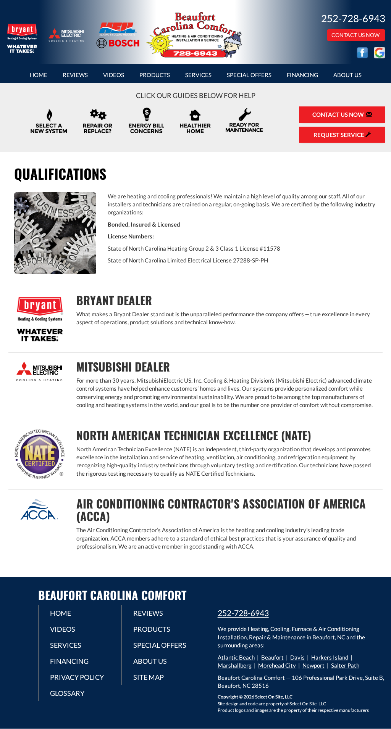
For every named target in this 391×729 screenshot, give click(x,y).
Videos (113, 74)
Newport (313, 665)
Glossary (67, 693)
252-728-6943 (243, 613)
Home (38, 74)
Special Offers (249, 74)
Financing (302, 74)
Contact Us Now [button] (356, 35)
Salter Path (345, 665)
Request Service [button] (339, 134)
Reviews (75, 74)
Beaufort (272, 657)
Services (198, 74)
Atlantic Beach (236, 657)
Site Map (148, 677)
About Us (347, 74)
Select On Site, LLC (273, 697)
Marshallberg (235, 665)
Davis (297, 657)
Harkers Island (329, 657)
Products (154, 74)
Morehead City (277, 665)
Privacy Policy (77, 677)
